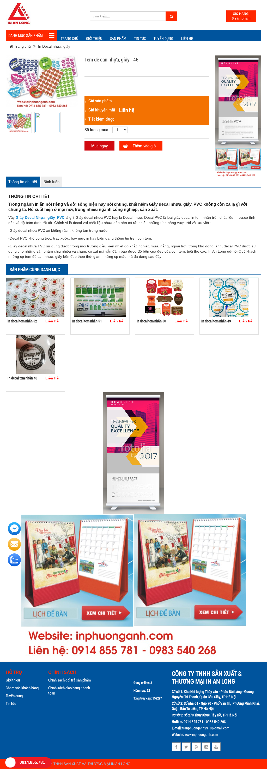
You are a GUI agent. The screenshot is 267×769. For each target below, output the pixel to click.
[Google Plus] (196, 746)
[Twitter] (186, 746)
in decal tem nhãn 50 (151, 320)
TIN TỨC (140, 38)
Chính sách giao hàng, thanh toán (69, 690)
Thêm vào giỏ (144, 146)
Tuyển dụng (163, 38)
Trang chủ (69, 38)
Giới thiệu (94, 38)
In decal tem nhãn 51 (87, 320)
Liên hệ (187, 38)
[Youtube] (216, 746)
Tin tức (11, 703)
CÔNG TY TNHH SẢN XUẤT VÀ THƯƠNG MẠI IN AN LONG (83, 764)
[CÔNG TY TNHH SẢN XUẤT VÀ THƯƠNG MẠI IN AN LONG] (19, 14)
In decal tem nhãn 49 (216, 320)
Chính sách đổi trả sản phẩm (69, 680)
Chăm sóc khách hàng (22, 687)
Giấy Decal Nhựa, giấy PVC (40, 217)
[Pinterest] (206, 746)
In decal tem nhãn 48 (22, 378)
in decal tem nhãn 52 (22, 320)
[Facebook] (176, 746)
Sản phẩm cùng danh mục (35, 269)
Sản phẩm (118, 38)
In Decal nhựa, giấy (54, 46)
